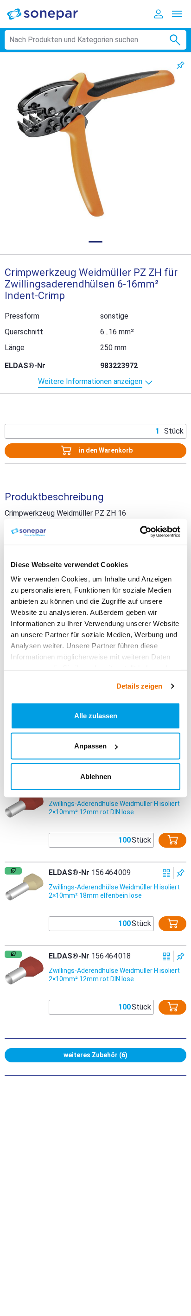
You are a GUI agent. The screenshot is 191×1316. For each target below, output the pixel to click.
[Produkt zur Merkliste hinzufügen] (180, 65)
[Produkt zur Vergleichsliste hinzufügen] (166, 873)
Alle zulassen (95, 715)
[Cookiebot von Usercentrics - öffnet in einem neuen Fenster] (139, 532)
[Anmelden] (159, 14)
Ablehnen (95, 776)
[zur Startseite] (48, 13)
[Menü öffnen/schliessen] (177, 14)
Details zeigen (139, 686)
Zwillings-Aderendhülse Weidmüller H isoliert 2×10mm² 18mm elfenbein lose (114, 891)
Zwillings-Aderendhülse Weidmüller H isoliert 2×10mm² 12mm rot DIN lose (114, 808)
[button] (95, 143)
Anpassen (90, 746)
